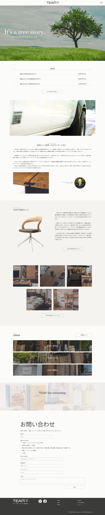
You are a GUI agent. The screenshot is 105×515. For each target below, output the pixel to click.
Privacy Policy (81, 502)
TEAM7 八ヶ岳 (52, 358)
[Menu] (101, 2)
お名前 (22, 434)
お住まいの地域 (23, 456)
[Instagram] (40, 501)
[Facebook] (45, 501)
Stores (58, 504)
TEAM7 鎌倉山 (52, 370)
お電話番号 (23, 463)
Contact (79, 500)
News (58, 502)
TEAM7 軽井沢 (52, 346)
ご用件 (22, 476)
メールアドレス (24, 469)
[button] (92, 134)
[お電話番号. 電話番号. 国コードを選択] (22, 466)
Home (58, 500)
